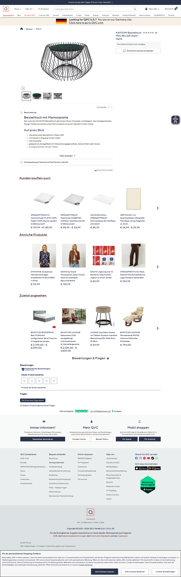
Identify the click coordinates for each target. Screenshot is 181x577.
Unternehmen (111, 458)
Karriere (109, 482)
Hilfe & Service (55, 492)
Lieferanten (24, 479)
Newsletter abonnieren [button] (43, 439)
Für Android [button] (149, 439)
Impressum (123, 536)
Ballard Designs (30, 546)
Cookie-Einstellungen (165, 571)
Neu (19, 15)
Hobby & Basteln (129, 15)
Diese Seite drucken (105, 170)
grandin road (60, 546)
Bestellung (53, 458)
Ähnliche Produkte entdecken (140, 50)
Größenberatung (55, 467)
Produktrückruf (26, 483)
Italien (96, 522)
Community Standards (100, 536)
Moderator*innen (113, 486)
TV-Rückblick (43, 9)
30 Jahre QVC (29, 15)
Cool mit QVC (44, 15)
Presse (22, 475)
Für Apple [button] (126, 439)
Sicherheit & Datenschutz (59, 483)
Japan (102, 522)
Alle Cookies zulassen (104, 571)
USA (78, 522)
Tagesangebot (8, 15)
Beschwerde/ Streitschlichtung (61, 496)
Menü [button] (17, 9)
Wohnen (115, 15)
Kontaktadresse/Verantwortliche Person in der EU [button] (46, 162)
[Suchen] (135, 9)
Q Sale (78, 15)
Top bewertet (67, 15)
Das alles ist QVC (113, 462)
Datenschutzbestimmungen (73, 536)
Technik (171, 15)
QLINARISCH (159, 15)
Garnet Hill (50, 546)
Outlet (108, 499)
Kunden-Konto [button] (79, 439)
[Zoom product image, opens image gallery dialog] (22, 88)
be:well (56, 15)
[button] (149, 9)
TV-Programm (83, 462)
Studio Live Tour (112, 495)
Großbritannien (87, 522)
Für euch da (82, 479)
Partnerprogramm (84, 475)
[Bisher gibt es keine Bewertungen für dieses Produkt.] (149, 32)
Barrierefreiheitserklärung (116, 471)
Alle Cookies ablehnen (135, 571)
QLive (22, 471)
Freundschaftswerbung (87, 471)
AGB (55, 536)
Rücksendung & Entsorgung (60, 479)
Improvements (70, 546)
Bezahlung (53, 475)
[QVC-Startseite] (21, 29)
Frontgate (41, 546)
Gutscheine (82, 467)
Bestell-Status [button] (102, 439)
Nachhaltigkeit (112, 467)
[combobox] (93, 9)
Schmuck (105, 15)
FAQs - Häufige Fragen (58, 487)
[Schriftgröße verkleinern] (112, 107)
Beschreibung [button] (30, 112)
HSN (22, 546)
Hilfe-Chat (24, 458)
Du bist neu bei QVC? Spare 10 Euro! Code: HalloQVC (90, 2)
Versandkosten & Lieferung (59, 471)
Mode (87, 15)
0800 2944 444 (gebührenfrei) (32, 467)
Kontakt (23, 462)
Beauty (96, 15)
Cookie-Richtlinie (85, 565)
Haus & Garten (144, 15)
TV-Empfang (111, 490)
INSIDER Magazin (85, 458)
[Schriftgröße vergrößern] (109, 107)
